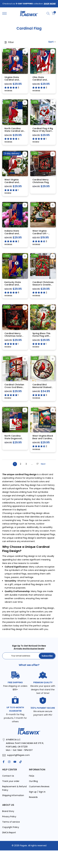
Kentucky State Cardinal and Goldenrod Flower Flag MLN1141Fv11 (14, 286)
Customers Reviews (39, 786)
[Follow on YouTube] (15, 762)
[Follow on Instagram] (9, 762)
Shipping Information (13, 795)
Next (43, 463)
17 (38, 463)
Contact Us (8, 775)
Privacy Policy (9, 816)
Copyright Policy (10, 827)
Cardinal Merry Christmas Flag (40, 181)
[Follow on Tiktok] (20, 762)
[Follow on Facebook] (3, 762)
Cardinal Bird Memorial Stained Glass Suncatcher (42, 387)
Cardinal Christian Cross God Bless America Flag (14, 387)
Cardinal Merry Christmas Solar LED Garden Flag (13, 336)
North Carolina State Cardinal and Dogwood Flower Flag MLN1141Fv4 (14, 132)
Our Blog (33, 781)
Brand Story (8, 811)
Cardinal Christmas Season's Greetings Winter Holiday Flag (43, 285)
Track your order (10, 781)
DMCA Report (9, 832)
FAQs (31, 775)
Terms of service (11, 821)
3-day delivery (11, 153)
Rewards (33, 797)
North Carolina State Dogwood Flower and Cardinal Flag (13, 439)
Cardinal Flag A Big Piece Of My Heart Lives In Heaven (42, 131)
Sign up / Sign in (37, 791)
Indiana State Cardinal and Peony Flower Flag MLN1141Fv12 (14, 234)
